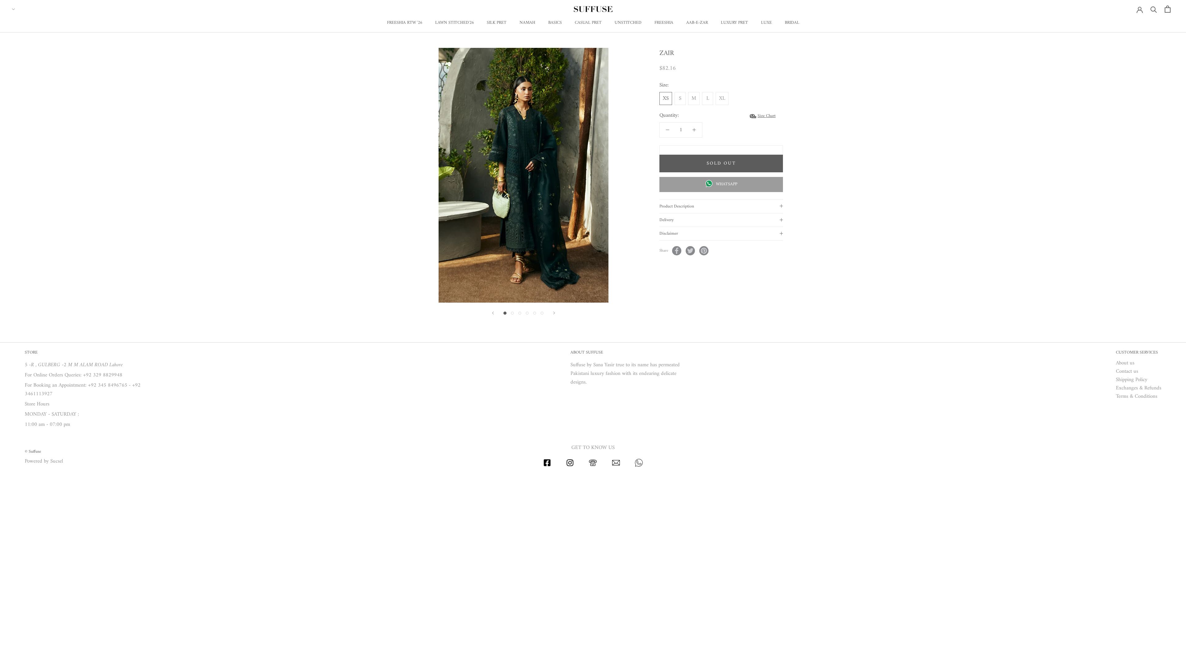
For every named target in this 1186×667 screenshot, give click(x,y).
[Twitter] (690, 250)
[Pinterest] (704, 250)
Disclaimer (668, 233)
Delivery (666, 220)
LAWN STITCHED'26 (454, 23)
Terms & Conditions (1136, 396)
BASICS (555, 23)
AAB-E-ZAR (697, 23)
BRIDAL (792, 23)
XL (722, 98)
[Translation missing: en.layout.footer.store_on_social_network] (547, 465)
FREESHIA (663, 23)
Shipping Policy (1131, 380)
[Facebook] (676, 250)
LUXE (766, 23)
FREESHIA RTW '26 (404, 23)
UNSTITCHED (628, 23)
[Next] (554, 313)
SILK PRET (497, 23)
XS (666, 98)
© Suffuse (33, 451)
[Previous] (493, 313)
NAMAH (527, 23)
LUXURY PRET (734, 23)
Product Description (676, 206)
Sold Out (721, 163)
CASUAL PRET (588, 23)
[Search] (1153, 9)
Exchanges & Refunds (1138, 388)
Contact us (1127, 371)
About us (1125, 363)
